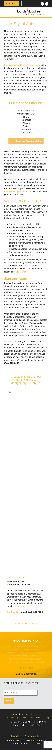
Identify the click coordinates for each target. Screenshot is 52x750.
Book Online (11, 3)
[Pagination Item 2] (19, 623)
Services (37, 714)
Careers (23, 717)
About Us (26, 714)
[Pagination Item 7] (36, 623)
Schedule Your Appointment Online (27, 141)
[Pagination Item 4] (26, 623)
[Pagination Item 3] (22, 623)
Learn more (20, 606)
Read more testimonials (26, 674)
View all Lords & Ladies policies (26, 736)
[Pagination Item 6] (33, 623)
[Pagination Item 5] (29, 623)
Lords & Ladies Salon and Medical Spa (23, 65)
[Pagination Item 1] (15, 623)
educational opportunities (16, 191)
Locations (11, 717)
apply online (22, 272)
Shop (47, 717)
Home (14, 714)
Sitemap (36, 744)
